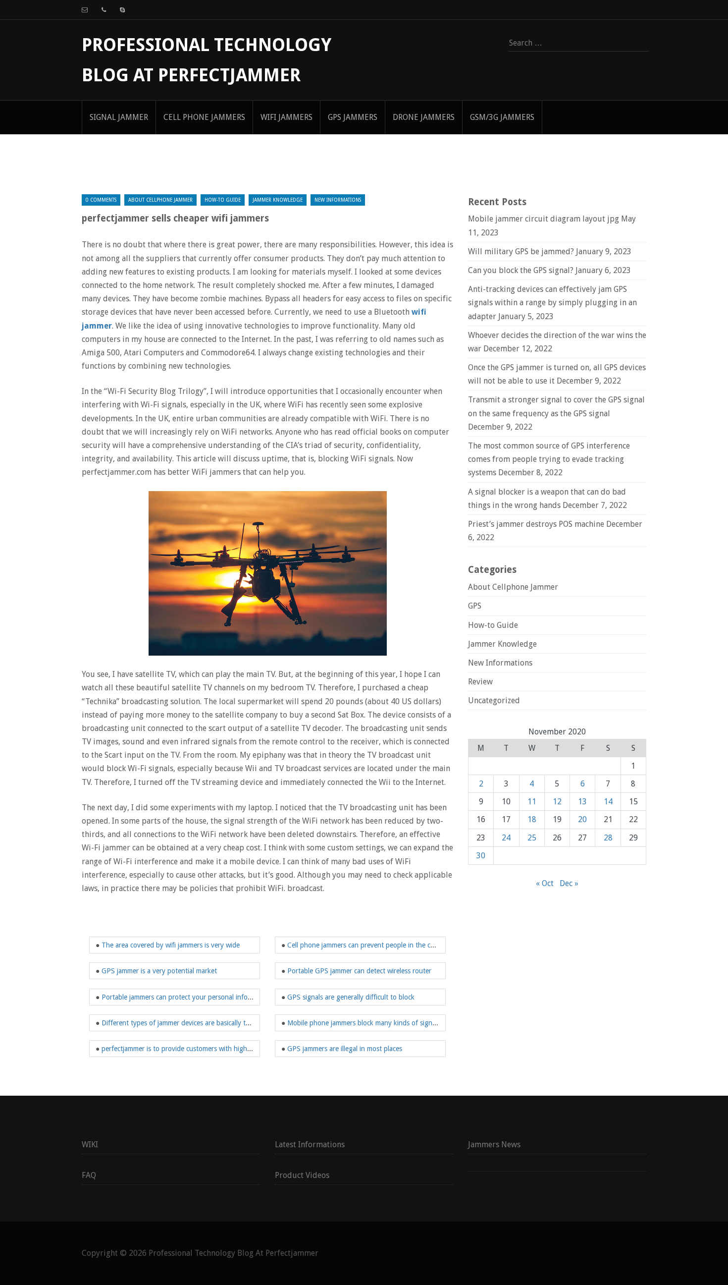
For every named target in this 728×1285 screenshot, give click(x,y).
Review (480, 681)
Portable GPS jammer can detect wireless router (359, 971)
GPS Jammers (352, 117)
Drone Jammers (424, 117)
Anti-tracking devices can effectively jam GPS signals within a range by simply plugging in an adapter (552, 302)
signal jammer (119, 117)
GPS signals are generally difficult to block (351, 997)
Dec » (569, 883)
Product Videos (302, 1175)
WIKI (90, 1144)
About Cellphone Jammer (160, 200)
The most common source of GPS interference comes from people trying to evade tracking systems (549, 459)
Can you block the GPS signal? (520, 270)
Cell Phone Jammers (204, 117)
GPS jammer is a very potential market (159, 971)
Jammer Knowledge (278, 200)
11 (531, 801)
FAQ (89, 1175)
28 (608, 837)
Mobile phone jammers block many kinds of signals (363, 1023)
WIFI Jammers (286, 117)
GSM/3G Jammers (502, 117)
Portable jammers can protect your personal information (186, 997)
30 (480, 855)
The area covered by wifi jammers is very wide (171, 945)
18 (531, 819)
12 (557, 801)
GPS (474, 606)
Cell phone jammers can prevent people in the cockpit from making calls (395, 945)
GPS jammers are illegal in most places (344, 1049)
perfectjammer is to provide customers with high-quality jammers (199, 1049)
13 (582, 801)
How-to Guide (223, 200)
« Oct (545, 883)
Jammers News (494, 1144)
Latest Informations (310, 1144)
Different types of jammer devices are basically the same (186, 1023)
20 (582, 819)
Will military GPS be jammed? (521, 251)
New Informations (337, 200)
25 (531, 837)
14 (608, 801)
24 (506, 837)
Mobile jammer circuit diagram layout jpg (543, 218)
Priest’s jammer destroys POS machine (536, 524)
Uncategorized (494, 700)
